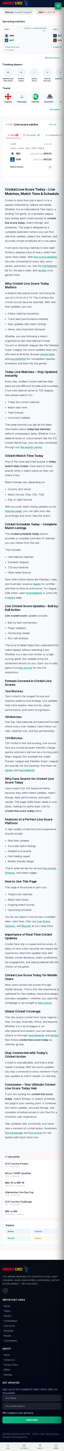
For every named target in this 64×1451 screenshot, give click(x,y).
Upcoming (32, 135)
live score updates (45, 256)
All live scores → (53, 58)
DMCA (7, 1369)
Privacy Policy (11, 1364)
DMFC (46, 12)
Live (13, 135)
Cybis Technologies (49, 1434)
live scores (25, 667)
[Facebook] (5, 1290)
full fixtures (49, 265)
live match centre (31, 447)
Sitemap (8, 1374)
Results (26, 926)
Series (11, 1231)
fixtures (10, 872)
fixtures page (13, 511)
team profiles (29, 1280)
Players (37, 1238)
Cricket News (10, 1321)
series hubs (47, 354)
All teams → (56, 109)
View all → (53, 124)
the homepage (14, 1132)
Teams (7, 1311)
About (7, 1355)
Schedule (9, 1330)
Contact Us (9, 1359)
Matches (18, 12)
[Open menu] (58, 5)
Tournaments (10, 1340)
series (11, 597)
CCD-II (41, 148)
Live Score (43, 921)
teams (37, 584)
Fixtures (10, 926)
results (42, 270)
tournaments (18, 358)
